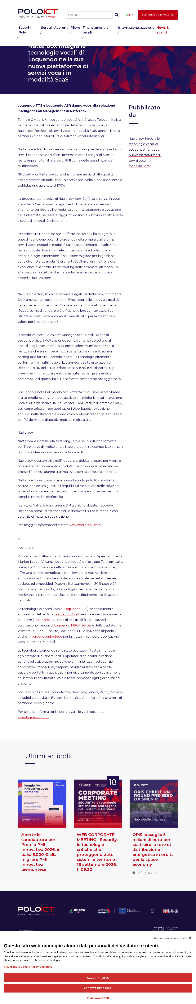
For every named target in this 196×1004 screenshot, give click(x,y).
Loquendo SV (44, 620)
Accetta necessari (98, 988)
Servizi (46, 27)
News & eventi (162, 30)
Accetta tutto (98, 977)
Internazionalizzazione (136, 27)
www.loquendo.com (33, 717)
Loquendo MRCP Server (72, 625)
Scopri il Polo (25, 30)
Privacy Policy (25, 930)
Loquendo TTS (75, 609)
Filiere (75, 27)
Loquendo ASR (66, 614)
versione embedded (46, 636)
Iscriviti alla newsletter (158, 14)
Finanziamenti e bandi (96, 30)
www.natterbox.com (85, 525)
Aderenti (61, 27)
